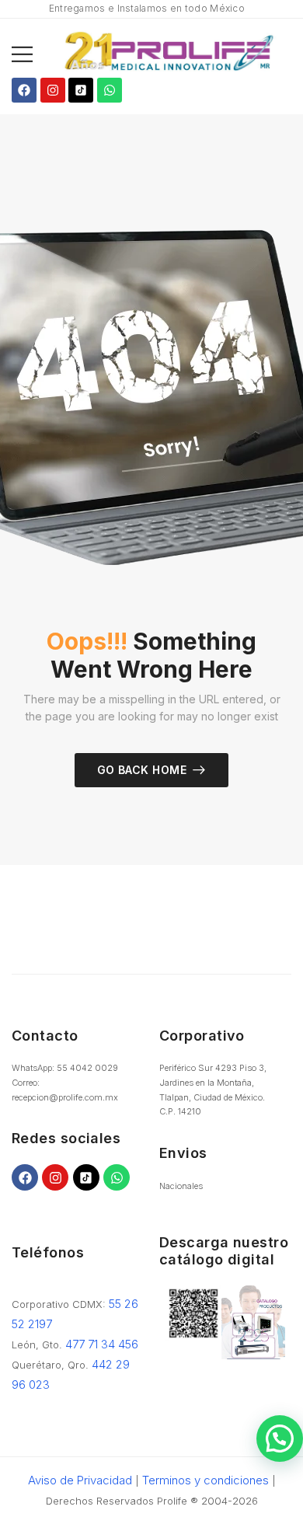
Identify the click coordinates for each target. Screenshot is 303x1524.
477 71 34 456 (101, 1344)
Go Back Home (141, 769)
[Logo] (168, 54)
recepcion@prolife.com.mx (65, 1097)
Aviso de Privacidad (80, 1480)
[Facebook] (24, 90)
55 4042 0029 (87, 1067)
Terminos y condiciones (205, 1480)
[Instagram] (52, 90)
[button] (22, 54)
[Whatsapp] (109, 90)
